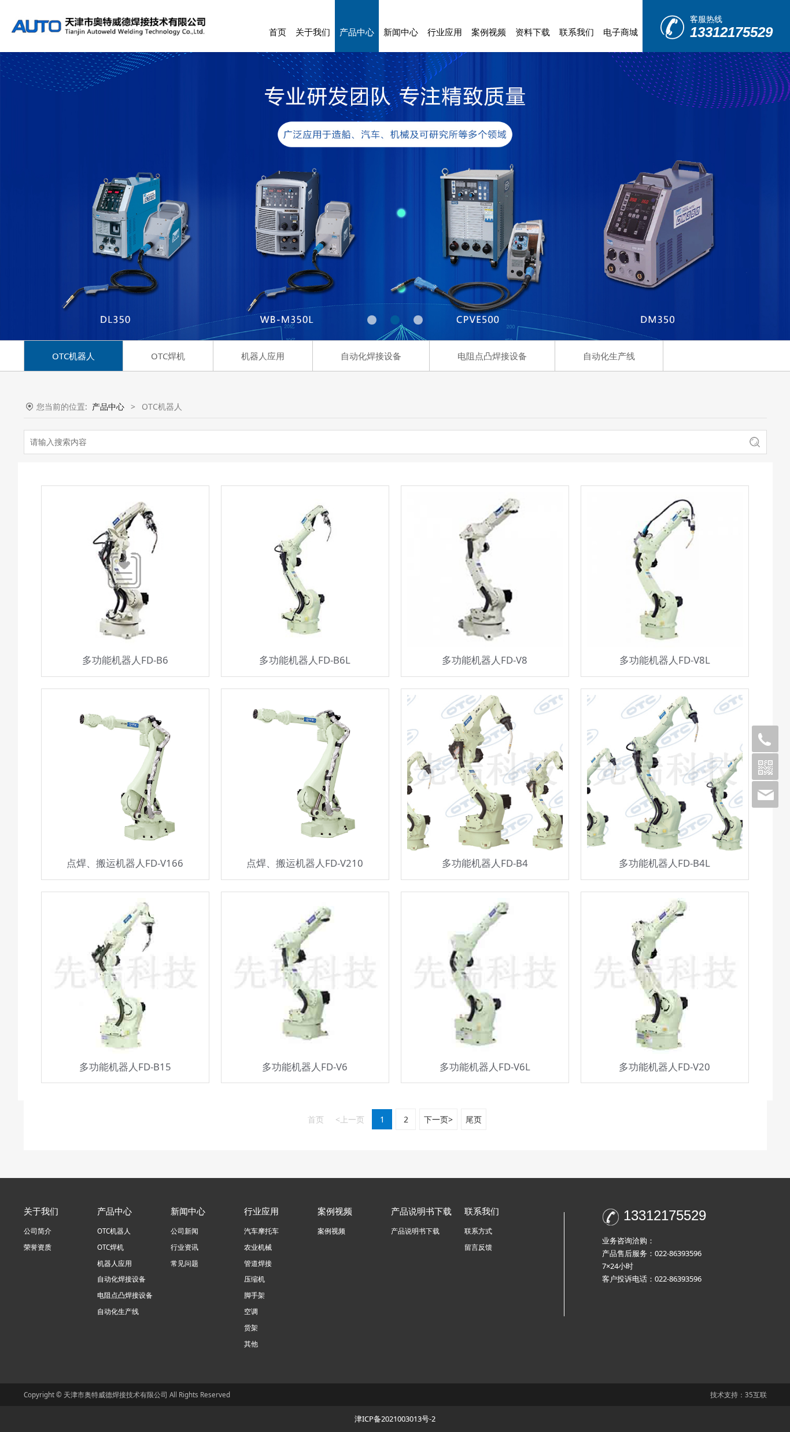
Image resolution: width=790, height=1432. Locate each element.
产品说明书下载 (415, 1231)
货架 (251, 1327)
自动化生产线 (609, 356)
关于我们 (313, 32)
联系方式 (478, 1231)
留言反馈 (478, 1247)
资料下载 (532, 32)
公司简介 (37, 1231)
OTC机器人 (73, 356)
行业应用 (444, 32)
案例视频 (488, 32)
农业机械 (258, 1247)
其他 (251, 1343)
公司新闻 (184, 1231)
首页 (277, 32)
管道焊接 (258, 1263)
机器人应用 (263, 356)
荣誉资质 (37, 1247)
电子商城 (620, 32)
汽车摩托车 (261, 1231)
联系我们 (576, 32)
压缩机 (254, 1279)
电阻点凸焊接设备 (492, 356)
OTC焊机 (168, 356)
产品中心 (356, 32)
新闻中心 (400, 32)
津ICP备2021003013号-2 (395, 1418)
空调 (251, 1311)
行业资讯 (184, 1247)
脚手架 (254, 1295)
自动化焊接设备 (371, 356)
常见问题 (184, 1263)
